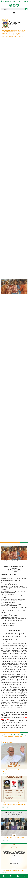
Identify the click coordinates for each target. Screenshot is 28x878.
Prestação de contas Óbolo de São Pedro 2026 (13, 770)
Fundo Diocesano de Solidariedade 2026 (13, 870)
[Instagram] (10, 5)
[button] (14, 13)
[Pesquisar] (26, 9)
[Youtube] (17, 5)
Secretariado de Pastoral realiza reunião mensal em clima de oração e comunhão (13, 838)
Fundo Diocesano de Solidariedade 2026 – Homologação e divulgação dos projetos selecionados (14, 804)
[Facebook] (14, 5)
